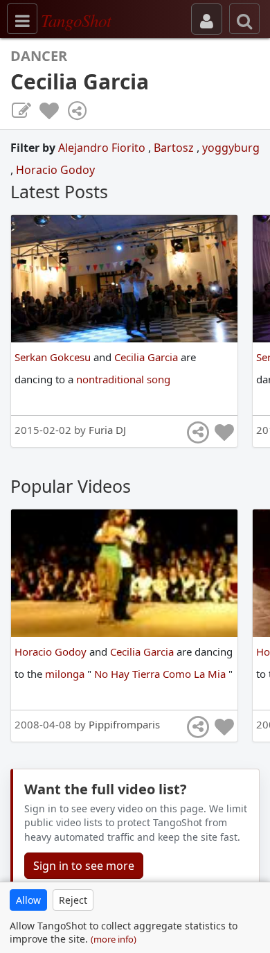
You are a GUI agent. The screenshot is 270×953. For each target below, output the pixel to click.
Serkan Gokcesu (54, 357)
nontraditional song (123, 379)
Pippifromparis (124, 724)
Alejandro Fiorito (103, 147)
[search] (244, 18)
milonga (66, 674)
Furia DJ (107, 430)
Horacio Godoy (55, 169)
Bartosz (175, 147)
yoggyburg (231, 147)
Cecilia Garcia (147, 357)
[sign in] (206, 19)
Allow (28, 900)
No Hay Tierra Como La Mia (161, 674)
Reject (73, 900)
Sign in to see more (83, 865)
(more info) (113, 939)
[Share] (77, 111)
